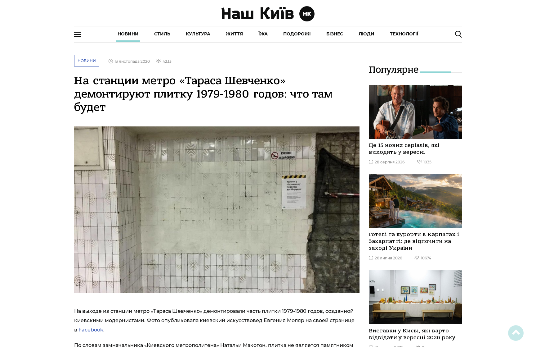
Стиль (162, 34)
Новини (128, 34)
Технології (404, 34)
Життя (234, 34)
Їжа (263, 34)
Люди (366, 34)
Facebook (90, 330)
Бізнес (334, 34)
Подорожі (297, 34)
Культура (198, 34)
